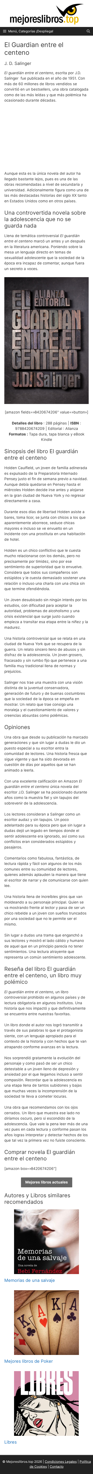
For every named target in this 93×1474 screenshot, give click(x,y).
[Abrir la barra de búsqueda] (88, 31)
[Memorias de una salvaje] (46, 1271)
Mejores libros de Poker (28, 1361)
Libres (10, 1442)
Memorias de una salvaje (29, 1280)
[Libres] (46, 1433)
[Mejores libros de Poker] (46, 1352)
